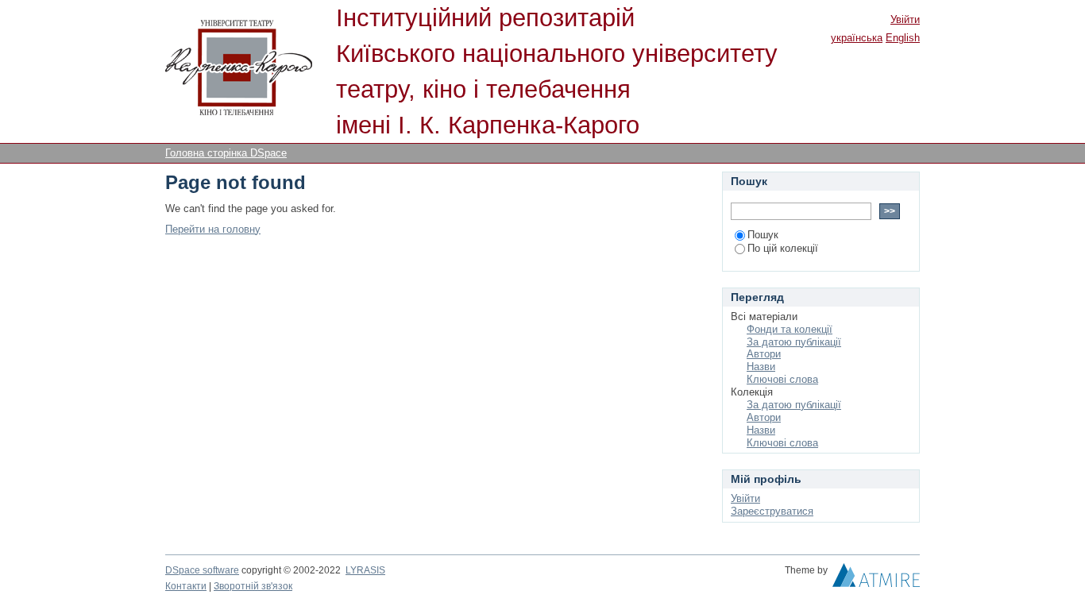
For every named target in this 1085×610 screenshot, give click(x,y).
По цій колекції (782, 248)
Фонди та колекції (789, 329)
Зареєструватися (772, 511)
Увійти (905, 19)
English (903, 38)
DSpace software (202, 570)
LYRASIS (365, 570)
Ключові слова (782, 379)
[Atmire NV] (876, 579)
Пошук (762, 235)
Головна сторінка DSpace (226, 153)
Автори (764, 354)
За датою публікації (794, 342)
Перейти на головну (213, 229)
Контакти (186, 586)
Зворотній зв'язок (253, 586)
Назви (761, 367)
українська (856, 38)
